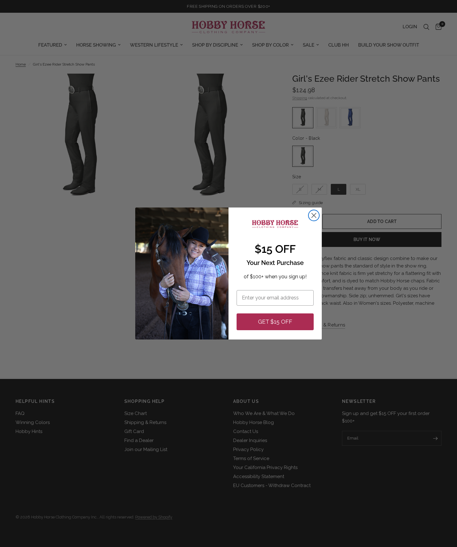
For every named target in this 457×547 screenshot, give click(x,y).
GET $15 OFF (275, 321)
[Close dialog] (313, 215)
